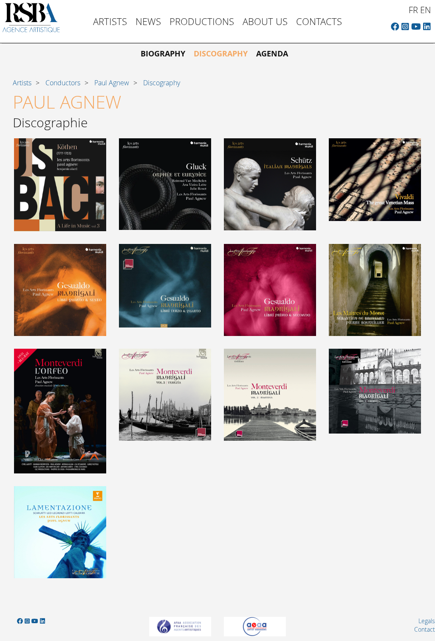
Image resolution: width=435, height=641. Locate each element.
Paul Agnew (111, 82)
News (148, 21)
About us (265, 21)
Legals (426, 621)
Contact (424, 629)
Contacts (319, 21)
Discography (221, 53)
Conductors (62, 82)
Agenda (272, 53)
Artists (110, 21)
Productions (201, 21)
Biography (163, 53)
